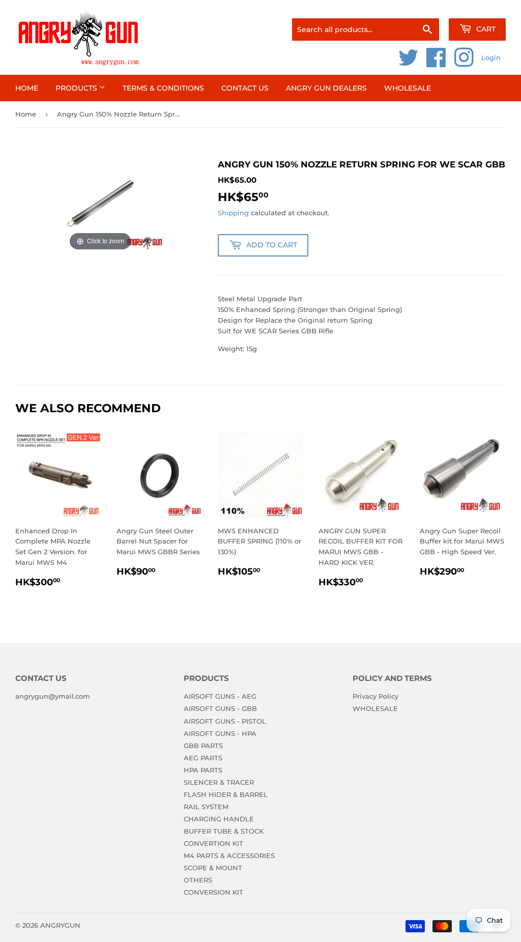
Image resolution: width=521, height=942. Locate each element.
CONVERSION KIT (213, 892)
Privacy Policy (375, 696)
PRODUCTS (77, 88)
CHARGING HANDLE (219, 819)
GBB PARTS (203, 745)
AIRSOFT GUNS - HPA (220, 733)
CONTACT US (245, 88)
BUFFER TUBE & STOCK (224, 831)
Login (491, 57)
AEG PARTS (203, 758)
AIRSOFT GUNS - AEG (220, 696)
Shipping (233, 213)
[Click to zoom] (100, 205)
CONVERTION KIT (213, 843)
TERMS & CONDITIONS (163, 88)
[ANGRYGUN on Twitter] (408, 63)
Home (26, 88)
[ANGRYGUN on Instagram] (464, 63)
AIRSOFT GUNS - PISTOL (225, 721)
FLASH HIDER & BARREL (226, 794)
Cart (485, 29)
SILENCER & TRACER (219, 782)
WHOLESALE (407, 88)
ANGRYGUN (60, 925)
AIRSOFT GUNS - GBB (220, 708)
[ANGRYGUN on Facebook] (436, 63)
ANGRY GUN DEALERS (326, 88)
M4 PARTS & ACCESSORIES (229, 855)
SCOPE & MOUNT (213, 868)
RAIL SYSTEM (206, 807)
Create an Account (478, 5)
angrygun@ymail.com (52, 696)
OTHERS (198, 880)
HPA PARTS (203, 770)
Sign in (425, 5)
